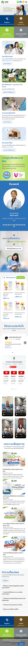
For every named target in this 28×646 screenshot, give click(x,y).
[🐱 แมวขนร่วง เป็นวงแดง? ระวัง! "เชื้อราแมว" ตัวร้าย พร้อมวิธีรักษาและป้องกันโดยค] (6, 372)
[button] (2, 10)
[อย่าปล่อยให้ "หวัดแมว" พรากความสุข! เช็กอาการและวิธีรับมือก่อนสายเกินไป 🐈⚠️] (21, 372)
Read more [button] (8, 348)
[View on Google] (6, 338)
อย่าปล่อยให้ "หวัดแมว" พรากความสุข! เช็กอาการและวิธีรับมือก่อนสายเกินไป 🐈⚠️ (21, 376)
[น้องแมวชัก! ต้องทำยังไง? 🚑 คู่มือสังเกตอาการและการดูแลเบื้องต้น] (14, 372)
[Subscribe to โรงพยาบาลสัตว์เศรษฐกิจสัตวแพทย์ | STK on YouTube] (14, 367)
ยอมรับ (21, 644)
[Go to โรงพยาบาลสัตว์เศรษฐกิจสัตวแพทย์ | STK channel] (14, 358)
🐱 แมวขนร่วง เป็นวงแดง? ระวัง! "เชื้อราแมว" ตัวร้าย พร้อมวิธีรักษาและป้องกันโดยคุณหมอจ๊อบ (6, 376)
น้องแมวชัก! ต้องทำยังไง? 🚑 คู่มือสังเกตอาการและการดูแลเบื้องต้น (14, 376)
